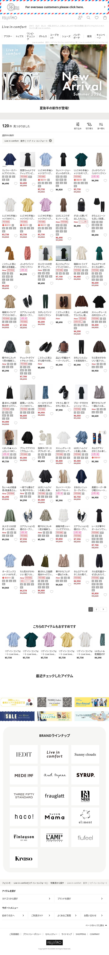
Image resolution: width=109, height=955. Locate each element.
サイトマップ (66, 934)
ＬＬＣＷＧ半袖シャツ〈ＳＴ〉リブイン (45, 173)
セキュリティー (51, 934)
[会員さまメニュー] (80, 18)
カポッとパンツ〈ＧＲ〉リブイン (44, 314)
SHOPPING (81, 934)
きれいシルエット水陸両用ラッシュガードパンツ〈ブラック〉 (81, 362)
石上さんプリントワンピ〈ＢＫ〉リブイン (63, 267)
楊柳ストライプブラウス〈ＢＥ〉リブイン (9, 315)
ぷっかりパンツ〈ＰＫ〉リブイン (26, 265)
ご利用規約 (14, 934)
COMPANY (94, 934)
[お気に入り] (97, 18)
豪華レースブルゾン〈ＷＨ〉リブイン (27, 405)
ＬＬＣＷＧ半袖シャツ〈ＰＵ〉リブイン (45, 218)
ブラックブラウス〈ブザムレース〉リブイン (27, 451)
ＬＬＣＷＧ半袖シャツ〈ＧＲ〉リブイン (81, 173)
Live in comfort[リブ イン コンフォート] (30, 883)
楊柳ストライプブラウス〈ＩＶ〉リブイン (81, 267)
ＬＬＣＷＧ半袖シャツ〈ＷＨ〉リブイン (9, 218)
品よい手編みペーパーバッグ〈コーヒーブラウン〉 (63, 360)
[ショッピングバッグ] (105, 18)
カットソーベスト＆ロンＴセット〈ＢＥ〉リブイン (63, 490)
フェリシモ (6, 883)
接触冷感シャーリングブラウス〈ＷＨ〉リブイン (63, 529)
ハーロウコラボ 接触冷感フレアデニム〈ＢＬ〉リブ (46, 405)
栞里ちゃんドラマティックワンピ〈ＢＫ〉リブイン (27, 173)
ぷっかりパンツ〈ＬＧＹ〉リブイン (99, 172)
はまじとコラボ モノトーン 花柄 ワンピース (63, 218)
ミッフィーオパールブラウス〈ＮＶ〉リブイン (9, 173)
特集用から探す (57, 883)
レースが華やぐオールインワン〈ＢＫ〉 (98, 529)
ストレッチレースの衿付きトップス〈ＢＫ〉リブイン (99, 315)
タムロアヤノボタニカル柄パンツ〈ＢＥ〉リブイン (81, 574)
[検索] (88, 18)
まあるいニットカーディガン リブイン (80, 490)
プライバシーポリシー (32, 934)
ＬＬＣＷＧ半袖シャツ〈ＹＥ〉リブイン (27, 218)
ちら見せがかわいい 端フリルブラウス (99, 360)
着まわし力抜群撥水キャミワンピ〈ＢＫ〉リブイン (9, 405)
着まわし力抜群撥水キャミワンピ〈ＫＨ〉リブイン (45, 574)
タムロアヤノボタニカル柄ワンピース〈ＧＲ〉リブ (99, 267)
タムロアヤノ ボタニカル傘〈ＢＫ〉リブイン (99, 451)
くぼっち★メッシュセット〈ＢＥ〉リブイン (9, 451)
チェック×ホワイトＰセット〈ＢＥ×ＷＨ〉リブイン (27, 360)
